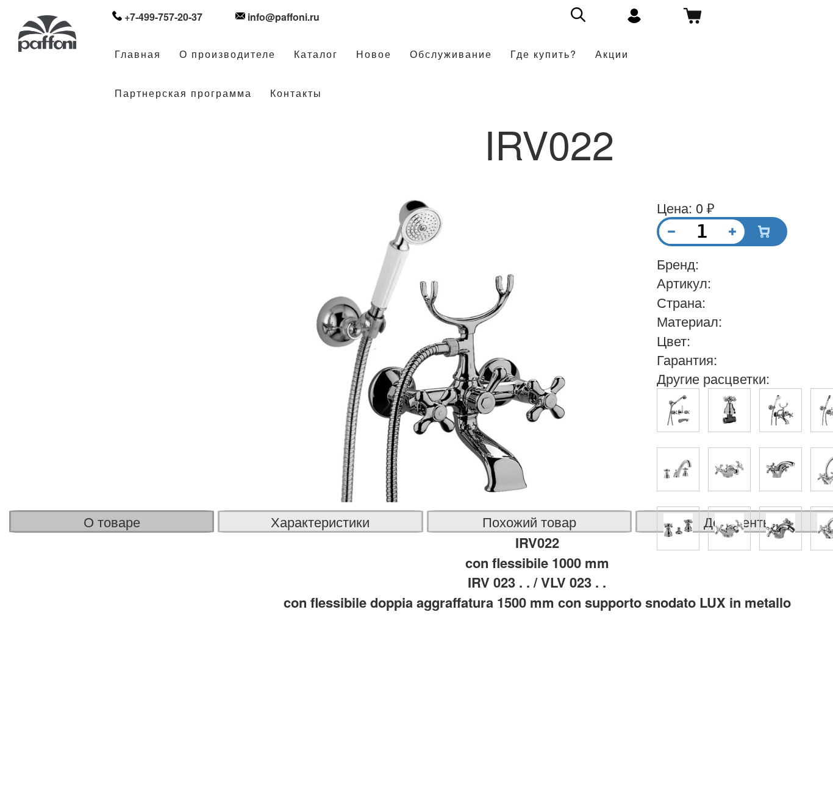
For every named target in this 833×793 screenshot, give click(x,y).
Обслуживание (451, 54)
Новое (373, 54)
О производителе (227, 54)
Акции (612, 54)
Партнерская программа (183, 93)
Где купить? (543, 54)
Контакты (296, 93)
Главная (138, 54)
